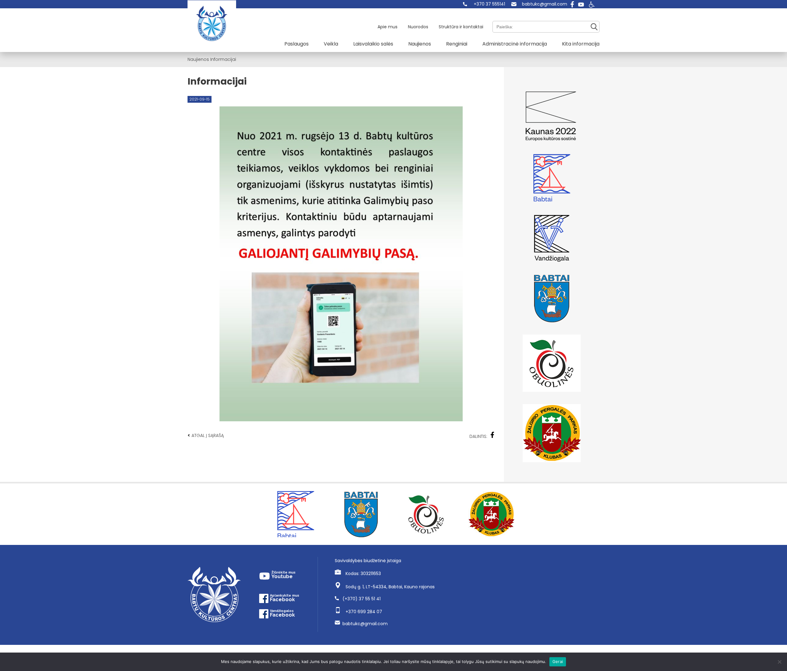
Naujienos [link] (419, 43)
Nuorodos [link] (418, 27)
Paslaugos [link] (296, 43)
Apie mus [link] (387, 27)
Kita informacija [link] (580, 43)
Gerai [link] (557, 661)
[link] (484, 4)
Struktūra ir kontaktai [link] (461, 27)
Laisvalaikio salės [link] (373, 43)
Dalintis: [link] (478, 436)
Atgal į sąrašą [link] (206, 435)
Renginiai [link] (456, 43)
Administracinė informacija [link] (514, 43)
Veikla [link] (331, 43)
